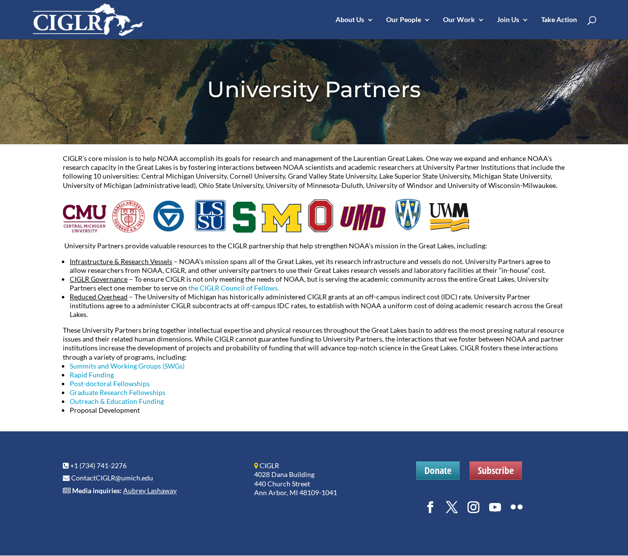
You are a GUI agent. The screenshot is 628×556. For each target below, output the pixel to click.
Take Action (559, 20)
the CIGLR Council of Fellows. (233, 288)
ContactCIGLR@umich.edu (112, 478)
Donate (437, 470)
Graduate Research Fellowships (117, 392)
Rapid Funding (92, 375)
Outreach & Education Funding (117, 401)
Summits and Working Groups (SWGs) (127, 366)
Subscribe (496, 470)
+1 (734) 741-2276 (98, 465)
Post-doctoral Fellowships (110, 383)
